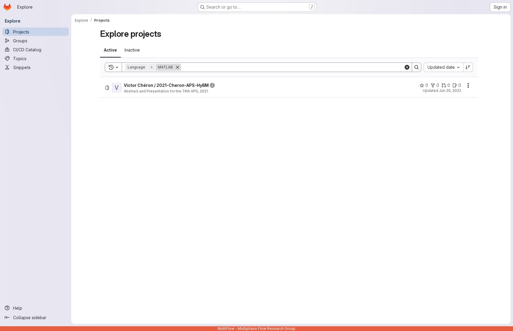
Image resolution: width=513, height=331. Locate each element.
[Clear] (407, 67)
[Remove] (177, 67)
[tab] (110, 50)
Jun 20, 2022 (450, 90)
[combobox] (443, 67)
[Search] (416, 67)
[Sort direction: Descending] (468, 67)
